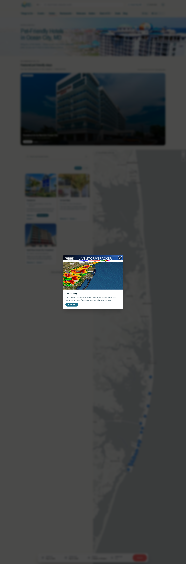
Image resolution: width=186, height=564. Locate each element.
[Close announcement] (120, 258)
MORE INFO (72, 304)
